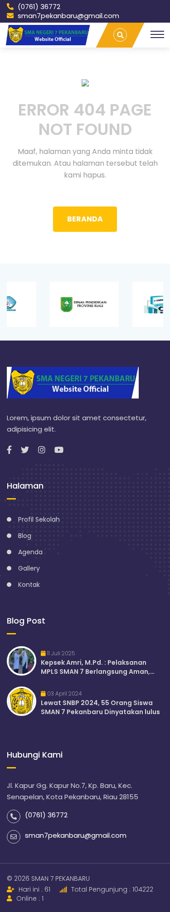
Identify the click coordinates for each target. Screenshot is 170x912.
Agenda (30, 552)
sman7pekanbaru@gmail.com (67, 15)
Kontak (29, 584)
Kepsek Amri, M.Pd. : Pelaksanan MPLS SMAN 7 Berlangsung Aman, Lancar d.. (95, 667)
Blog (24, 535)
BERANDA (85, 219)
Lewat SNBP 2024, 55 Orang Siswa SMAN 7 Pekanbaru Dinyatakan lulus (100, 707)
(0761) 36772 (38, 6)
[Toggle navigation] (157, 34)
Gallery (29, 568)
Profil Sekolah (39, 519)
